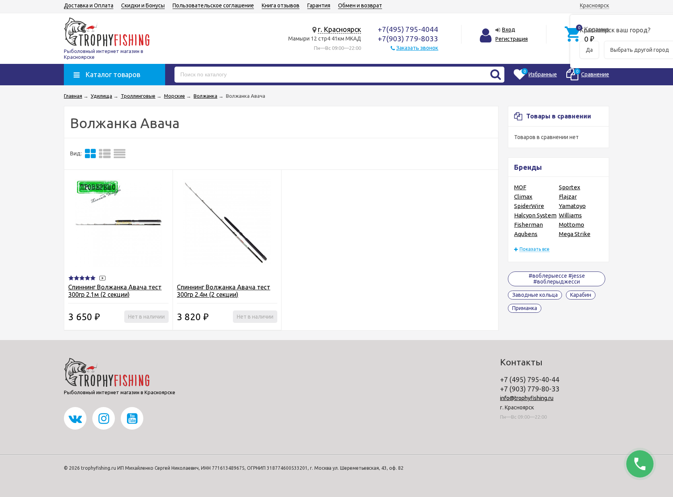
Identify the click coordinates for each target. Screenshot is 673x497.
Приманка (524, 308)
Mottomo (571, 224)
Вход (508, 29)
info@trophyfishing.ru (526, 398)
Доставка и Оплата (88, 5)
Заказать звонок (417, 48)
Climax (523, 196)
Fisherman (528, 224)
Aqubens (525, 234)
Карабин (580, 295)
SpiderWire (529, 206)
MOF (520, 187)
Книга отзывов (281, 5)
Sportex (569, 187)
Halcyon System (535, 215)
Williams (570, 215)
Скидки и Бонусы (143, 5)
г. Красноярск (339, 29)
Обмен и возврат (360, 5)
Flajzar (568, 196)
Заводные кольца (535, 295)
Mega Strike (574, 234)
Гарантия (318, 5)
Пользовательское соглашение (213, 5)
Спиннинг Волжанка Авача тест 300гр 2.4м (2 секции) (223, 291)
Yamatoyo (572, 206)
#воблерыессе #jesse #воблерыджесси (557, 279)
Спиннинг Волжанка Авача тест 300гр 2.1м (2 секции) (115, 291)
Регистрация (511, 39)
